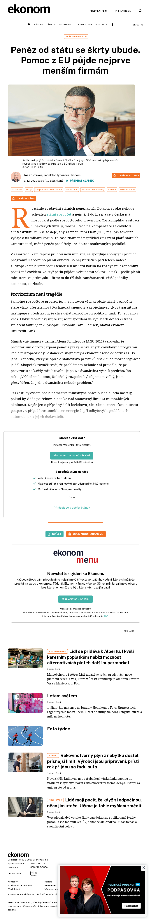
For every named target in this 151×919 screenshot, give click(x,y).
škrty (28, 189)
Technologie (84, 24)
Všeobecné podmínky (56, 889)
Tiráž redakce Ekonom (20, 885)
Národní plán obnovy (93, 189)
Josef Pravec (33, 175)
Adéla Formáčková (46, 894)
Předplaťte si (98, 11)
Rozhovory (66, 24)
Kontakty (12, 881)
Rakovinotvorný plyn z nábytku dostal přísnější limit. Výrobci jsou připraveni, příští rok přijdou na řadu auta (93, 761)
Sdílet (56, 533)
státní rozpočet (59, 214)
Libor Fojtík (36, 167)
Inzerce (12, 894)
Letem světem (62, 695)
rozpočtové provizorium (49, 189)
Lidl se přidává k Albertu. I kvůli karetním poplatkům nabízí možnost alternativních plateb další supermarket (90, 657)
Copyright (13, 859)
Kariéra (48, 881)
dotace (112, 189)
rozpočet (17, 189)
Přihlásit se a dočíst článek (72, 507)
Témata (51, 24)
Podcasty (101, 24)
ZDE (106, 616)
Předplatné (14, 889)
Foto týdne (58, 728)
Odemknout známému (88, 533)
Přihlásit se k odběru (75, 599)
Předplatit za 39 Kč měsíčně (71, 455)
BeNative (138, 24)
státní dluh (72, 189)
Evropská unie (127, 189)
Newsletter (50, 885)
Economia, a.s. (40, 859)
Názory (38, 24)
